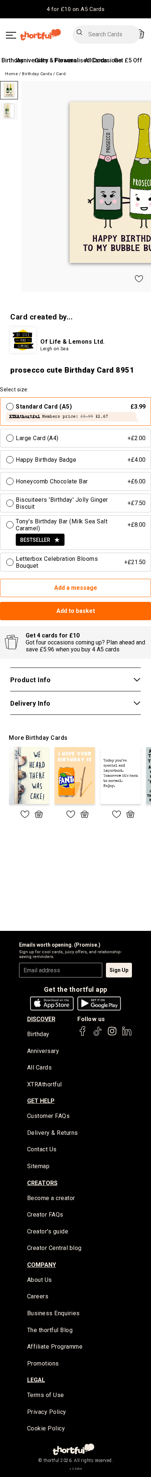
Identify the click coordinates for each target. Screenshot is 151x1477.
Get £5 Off (128, 60)
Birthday (12, 60)
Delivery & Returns (52, 1132)
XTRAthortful (44, 1084)
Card (61, 74)
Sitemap (38, 1166)
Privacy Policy (46, 1411)
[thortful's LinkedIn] (126, 1034)
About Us (39, 1279)
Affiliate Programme (55, 1346)
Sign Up (119, 970)
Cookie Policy (46, 1428)
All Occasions (103, 60)
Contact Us (42, 1149)
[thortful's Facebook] (82, 1034)
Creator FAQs (45, 1214)
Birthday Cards (37, 74)
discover (41, 1019)
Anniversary (32, 60)
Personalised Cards (80, 60)
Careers (38, 1296)
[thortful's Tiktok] (97, 1034)
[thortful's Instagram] (112, 1034)
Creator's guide (48, 1231)
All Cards (39, 1067)
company (41, 1264)
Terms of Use (45, 1395)
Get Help (41, 1100)
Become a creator (51, 1198)
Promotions (43, 1363)
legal (36, 1380)
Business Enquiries (53, 1313)
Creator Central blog (54, 1247)
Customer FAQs (48, 1115)
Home (11, 74)
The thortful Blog (50, 1330)
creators (42, 1183)
